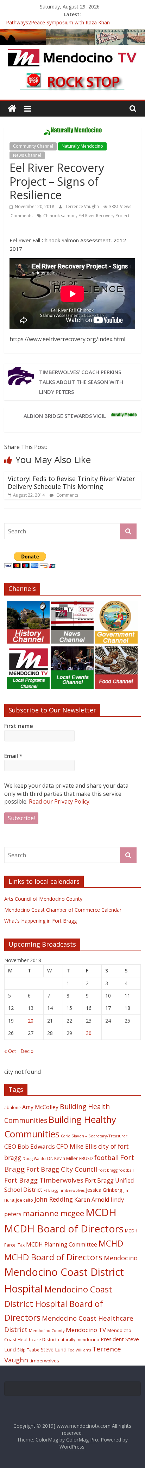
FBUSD (86, 1158)
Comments (21, 216)
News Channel (27, 155)
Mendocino (121, 1258)
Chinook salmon (59, 216)
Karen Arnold (91, 1199)
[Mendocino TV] (72, 33)
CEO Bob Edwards (29, 1146)
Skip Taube (28, 1349)
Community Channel (33, 146)
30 (89, 1033)
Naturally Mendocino (82, 146)
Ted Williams (79, 1350)
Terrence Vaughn (82, 206)
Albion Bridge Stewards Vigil (65, 415)
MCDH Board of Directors (64, 1228)
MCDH (101, 1212)
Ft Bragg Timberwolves (64, 1190)
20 (30, 1020)
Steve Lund (54, 1349)
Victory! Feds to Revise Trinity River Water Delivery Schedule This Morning (71, 482)
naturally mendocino (78, 1339)
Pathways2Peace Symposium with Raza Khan (58, 23)
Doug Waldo (34, 1158)
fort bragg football (116, 1170)
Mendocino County (46, 1330)
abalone (12, 1107)
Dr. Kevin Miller (62, 1158)
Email (13, 756)
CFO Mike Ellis (76, 1146)
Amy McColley (40, 1107)
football (106, 1157)
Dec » (26, 1051)
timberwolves (44, 1360)
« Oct (10, 1051)
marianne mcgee (53, 1213)
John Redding (53, 1199)
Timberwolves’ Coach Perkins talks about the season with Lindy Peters (81, 381)
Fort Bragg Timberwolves (43, 1180)
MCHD (111, 1243)
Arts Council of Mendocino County (43, 898)
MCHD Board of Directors (53, 1257)
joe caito (24, 1200)
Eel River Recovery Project (104, 216)
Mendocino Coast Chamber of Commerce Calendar (62, 909)
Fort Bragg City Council (61, 1169)
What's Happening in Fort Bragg (40, 920)
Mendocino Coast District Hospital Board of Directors (58, 1303)
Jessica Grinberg (104, 1189)
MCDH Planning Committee (61, 1244)
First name (18, 726)
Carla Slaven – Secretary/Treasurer (94, 1135)
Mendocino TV (86, 1330)
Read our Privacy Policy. (59, 801)
